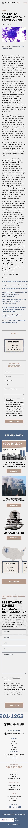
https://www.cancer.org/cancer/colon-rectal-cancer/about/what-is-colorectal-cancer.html (14, 302)
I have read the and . (15, 399)
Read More (14, 471)
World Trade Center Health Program (14, 754)
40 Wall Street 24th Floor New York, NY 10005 (14, 347)
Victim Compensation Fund (14, 756)
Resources (14, 747)
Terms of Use (18, 398)
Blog (8, 46)
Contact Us (14, 749)
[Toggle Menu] (24, 3)
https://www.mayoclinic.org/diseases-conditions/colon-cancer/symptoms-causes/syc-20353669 (14, 309)
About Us (14, 741)
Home (3, 46)
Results (14, 745)
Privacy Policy (9, 400)
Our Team (14, 743)
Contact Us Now (14, 421)
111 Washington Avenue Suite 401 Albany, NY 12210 (14, 798)
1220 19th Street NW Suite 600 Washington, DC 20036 (14, 787)
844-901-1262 (14, 767)
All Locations (14, 581)
